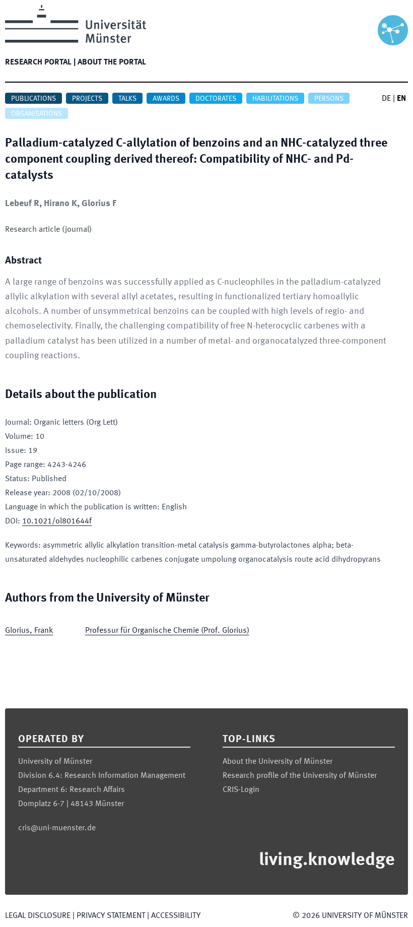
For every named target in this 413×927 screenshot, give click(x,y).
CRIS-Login (241, 790)
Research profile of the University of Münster (300, 776)
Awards (166, 98)
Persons (328, 98)
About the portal (112, 62)
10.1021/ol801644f (57, 521)
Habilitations (275, 98)
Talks (127, 98)
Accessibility (175, 916)
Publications (33, 98)
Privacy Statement (111, 916)
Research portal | (40, 62)
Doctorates (215, 98)
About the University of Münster (277, 762)
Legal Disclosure (38, 916)
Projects (87, 98)
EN (401, 99)
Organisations (36, 113)
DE (386, 99)
